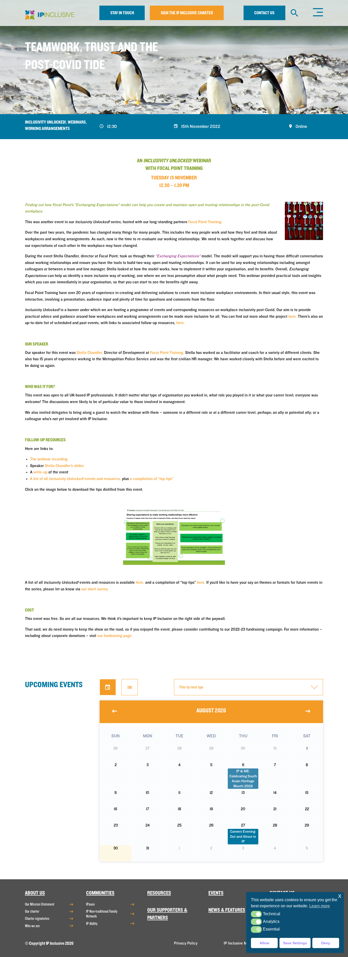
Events (215, 893)
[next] (308, 711)
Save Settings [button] (295, 943)
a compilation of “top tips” (151, 479)
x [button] (339, 895)
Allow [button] (264, 943)
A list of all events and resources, (75, 479)
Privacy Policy (185, 943)
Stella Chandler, (90, 353)
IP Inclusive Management (245, 943)
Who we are (32, 926)
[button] (256, 914)
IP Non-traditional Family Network (101, 913)
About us (35, 893)
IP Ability (91, 924)
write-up (40, 472)
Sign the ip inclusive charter (187, 13)
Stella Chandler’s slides (64, 466)
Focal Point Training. (205, 222)
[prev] (114, 711)
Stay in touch (122, 13)
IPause (90, 904)
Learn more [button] (319, 906)
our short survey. (95, 589)
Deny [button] (325, 943)
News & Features (226, 910)
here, (140, 582)
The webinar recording (49, 459)
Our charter (32, 911)
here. (292, 316)
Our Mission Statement (39, 904)
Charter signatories (37, 918)
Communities (100, 893)
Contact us (264, 13)
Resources (159, 893)
